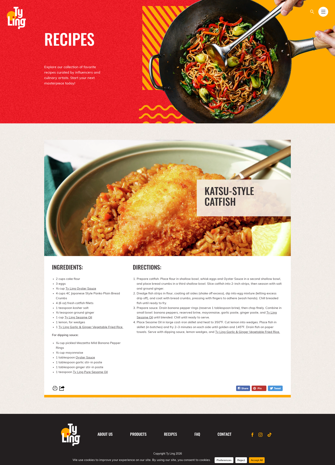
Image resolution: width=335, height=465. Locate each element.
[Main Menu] (323, 12)
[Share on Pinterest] (259, 388)
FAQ (197, 435)
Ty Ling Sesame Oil (78, 317)
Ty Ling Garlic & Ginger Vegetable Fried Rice (91, 327)
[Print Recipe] (55, 388)
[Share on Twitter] (275, 388)
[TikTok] (270, 435)
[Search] (312, 12)
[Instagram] (260, 435)
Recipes (170, 435)
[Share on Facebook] (243, 388)
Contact (224, 435)
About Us (105, 435)
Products (138, 435)
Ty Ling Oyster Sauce (81, 288)
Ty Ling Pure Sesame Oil (90, 372)
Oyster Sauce (85, 357)
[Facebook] (252, 435)
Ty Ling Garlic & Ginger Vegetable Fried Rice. (247, 332)
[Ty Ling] (16, 18)
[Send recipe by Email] (62, 388)
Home (70, 435)
